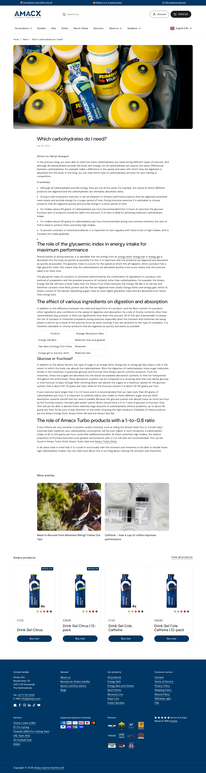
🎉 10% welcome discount (174, 2)
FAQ (157, 702)
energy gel (154, 256)
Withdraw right (163, 698)
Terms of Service (164, 681)
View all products (182, 557)
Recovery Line (115, 694)
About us (65, 677)
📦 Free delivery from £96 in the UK (36, 2)
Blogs (63, 690)
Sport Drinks (114, 690)
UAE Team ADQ (21, 735)
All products (114, 677)
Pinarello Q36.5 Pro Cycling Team (31, 731)
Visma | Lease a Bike (24, 722)
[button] (181, 14)
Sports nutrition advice (73, 685)
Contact (159, 677)
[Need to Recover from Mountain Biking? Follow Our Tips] (69, 507)
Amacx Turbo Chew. (106, 441)
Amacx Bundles (116, 702)
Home (16, 39)
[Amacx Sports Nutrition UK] (28, 14)
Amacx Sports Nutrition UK (49, 767)
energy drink (125, 256)
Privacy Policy (162, 685)
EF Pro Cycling (21, 727)
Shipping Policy (163, 690)
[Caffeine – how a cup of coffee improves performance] (137, 507)
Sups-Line (113, 698)
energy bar (139, 256)
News (25, 39)
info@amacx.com (30, 698)
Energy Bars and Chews (120, 685)
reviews (173, 721)
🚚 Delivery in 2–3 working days (107, 2)
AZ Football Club (22, 739)
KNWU (16, 744)
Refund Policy (162, 694)
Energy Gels (114, 681)
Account (161, 14)
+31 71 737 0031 (26, 695)
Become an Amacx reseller (75, 681)
